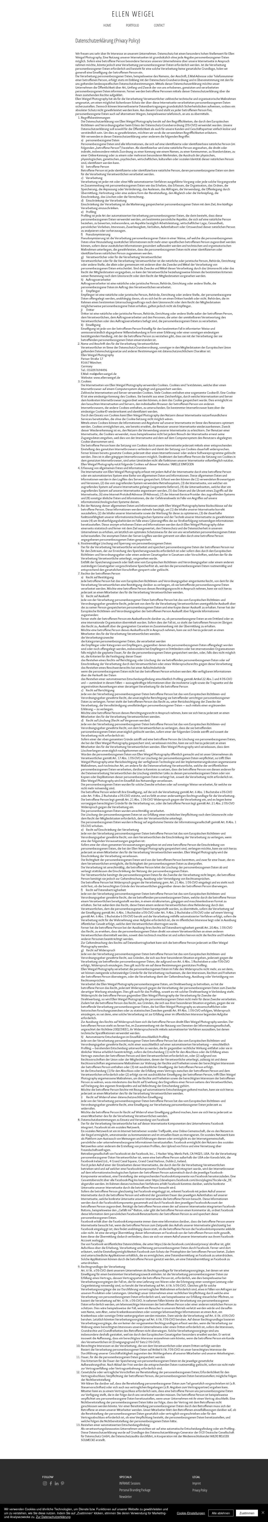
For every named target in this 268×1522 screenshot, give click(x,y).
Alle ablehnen (221, 1513)
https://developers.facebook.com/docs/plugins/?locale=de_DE (192, 1180)
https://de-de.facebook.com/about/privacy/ (182, 1244)
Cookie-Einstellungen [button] (191, 1513)
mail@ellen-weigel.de (103, 374)
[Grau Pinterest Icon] (62, 1483)
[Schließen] (262, 1513)
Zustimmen (247, 1513)
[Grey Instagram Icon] (45, 1483)
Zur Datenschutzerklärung (53, 1517)
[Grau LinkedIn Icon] (56, 1483)
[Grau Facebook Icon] (50, 1483)
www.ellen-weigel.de (107, 377)
